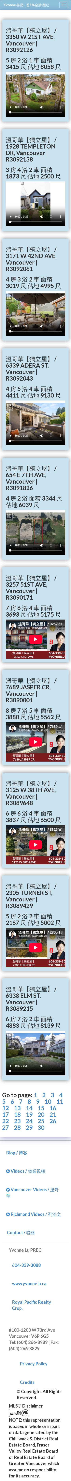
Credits (27, 1382)
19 (29, 1114)
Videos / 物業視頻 (27, 1171)
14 (29, 1108)
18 (17, 1114)
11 (59, 1101)
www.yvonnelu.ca (29, 1283)
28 (17, 1127)
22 (5, 1121)
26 (53, 1121)
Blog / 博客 (16, 1152)
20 (41, 1114)
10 (48, 1101)
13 (17, 1108)
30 (41, 1127)
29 (29, 1127)
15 (41, 1108)
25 (41, 1121)
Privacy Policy (34, 1363)
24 (29, 1121)
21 (53, 1114)
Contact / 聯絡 (20, 1232)
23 (17, 1121)
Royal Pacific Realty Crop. (31, 1305)
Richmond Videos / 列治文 (35, 1214)
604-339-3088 (26, 1265)
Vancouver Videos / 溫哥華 (32, 1192)
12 (5, 1108)
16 (53, 1108)
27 (5, 1127)
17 (5, 1114)
